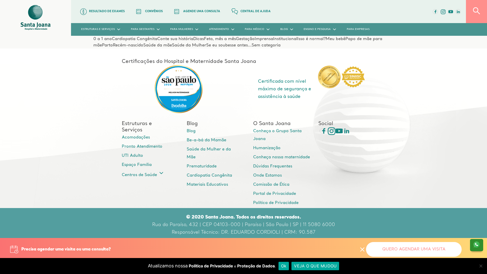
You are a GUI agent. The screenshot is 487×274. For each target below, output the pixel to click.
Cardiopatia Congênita (134, 39)
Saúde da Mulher (189, 45)
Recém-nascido (128, 45)
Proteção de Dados (256, 265)
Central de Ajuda (255, 11)
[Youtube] (450, 11)
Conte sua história (175, 39)
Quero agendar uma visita (413, 249)
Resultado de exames (107, 11)
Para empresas (358, 29)
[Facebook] (435, 11)
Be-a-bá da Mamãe (206, 140)
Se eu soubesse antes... (229, 45)
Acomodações (136, 137)
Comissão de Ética (271, 185)
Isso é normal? (311, 39)
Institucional (285, 39)
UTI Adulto (132, 156)
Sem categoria (266, 45)
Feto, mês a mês (220, 39)
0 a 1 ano (102, 39)
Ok (284, 265)
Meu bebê (335, 39)
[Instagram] (329, 130)
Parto (107, 45)
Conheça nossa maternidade (281, 157)
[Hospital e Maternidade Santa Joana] (35, 18)
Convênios (154, 11)
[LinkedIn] (458, 11)
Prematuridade (202, 166)
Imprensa (264, 39)
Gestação (245, 39)
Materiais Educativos (207, 185)
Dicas (198, 39)
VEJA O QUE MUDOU (315, 265)
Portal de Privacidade (274, 194)
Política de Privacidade (276, 203)
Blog (191, 131)
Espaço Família (137, 165)
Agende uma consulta (201, 11)
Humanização (267, 148)
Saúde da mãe (157, 45)
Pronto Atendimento (142, 147)
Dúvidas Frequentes (272, 166)
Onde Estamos (267, 176)
